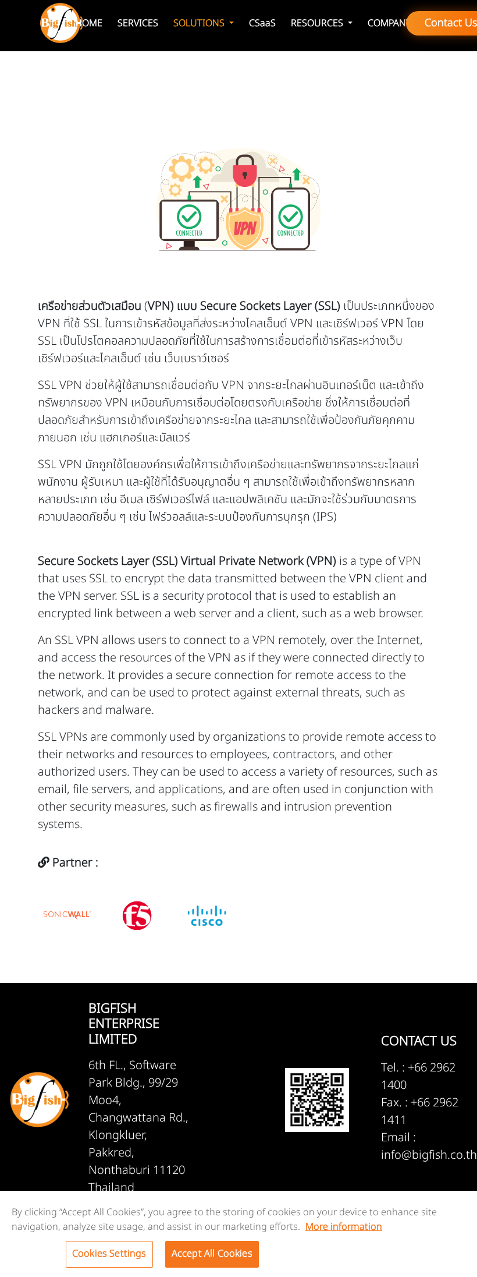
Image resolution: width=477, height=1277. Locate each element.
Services (138, 23)
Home (88, 23)
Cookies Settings (109, 1254)
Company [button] (389, 23)
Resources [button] (318, 23)
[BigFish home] (61, 23)
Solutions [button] (200, 23)
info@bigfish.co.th (429, 1155)
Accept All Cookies (212, 1254)
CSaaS (262, 23)
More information (343, 1227)
